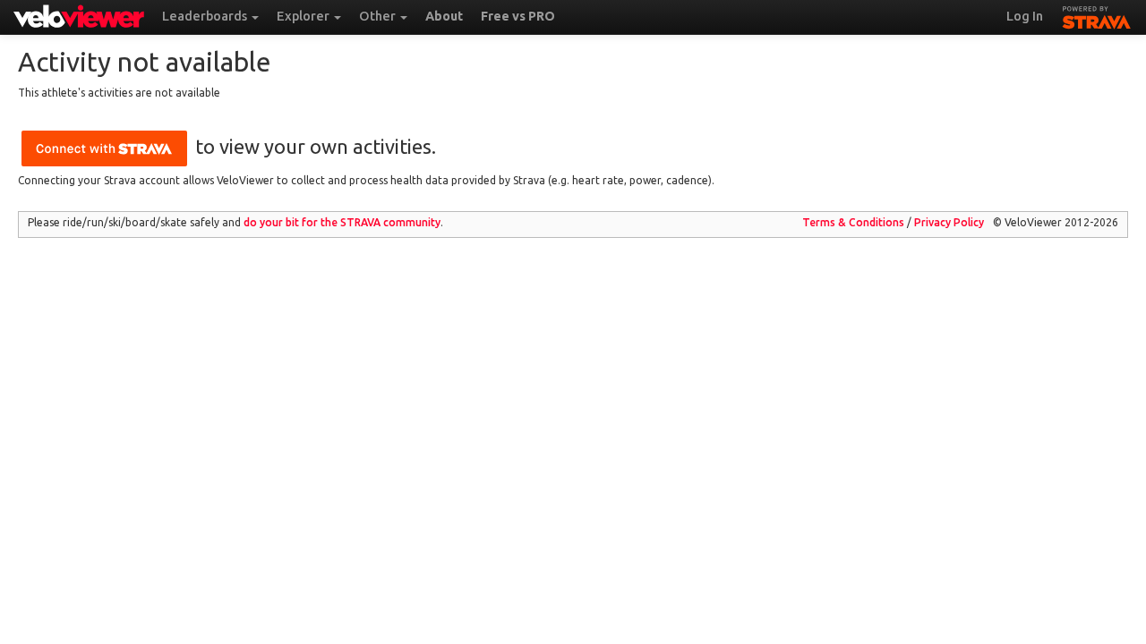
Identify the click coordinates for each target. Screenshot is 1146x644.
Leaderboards (206, 16)
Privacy (949, 222)
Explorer (304, 16)
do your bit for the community (342, 222)
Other (378, 16)
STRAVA (1096, 15)
